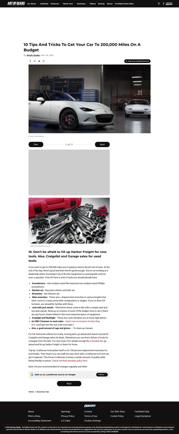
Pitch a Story (34, 416)
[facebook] (163, 3)
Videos (93, 4)
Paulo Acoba (33, 55)
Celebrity (44, 4)
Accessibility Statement (39, 420)
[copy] (43, 61)
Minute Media (15, 427)
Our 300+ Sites (118, 411)
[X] (159, 3)
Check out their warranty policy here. (70, 360)
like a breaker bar (94, 341)
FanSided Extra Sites (124, 4)
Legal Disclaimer (143, 416)
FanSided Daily (142, 411)
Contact (88, 411)
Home (31, 392)
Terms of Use (90, 416)
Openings (65, 411)
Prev (36, 144)
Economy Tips (43, 392)
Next (102, 144)
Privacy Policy (67, 416)
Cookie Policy (117, 416)
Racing (101, 4)
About (110, 4)
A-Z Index (65, 420)
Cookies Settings (92, 420)
